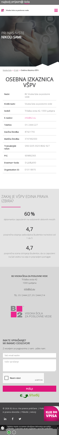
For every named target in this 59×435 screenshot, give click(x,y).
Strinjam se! (9, 432)
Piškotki (24, 412)
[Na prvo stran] (15, 10)
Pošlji (29, 388)
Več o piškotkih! (14, 432)
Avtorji (33, 412)
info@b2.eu (30, 117)
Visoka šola (7, 70)
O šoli (16, 70)
